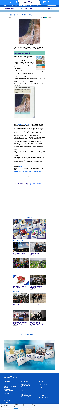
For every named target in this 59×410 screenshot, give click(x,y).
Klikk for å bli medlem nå (45, 2)
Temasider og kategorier (25, 385)
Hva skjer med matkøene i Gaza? (37, 304)
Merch (37, 5)
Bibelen (31, 183)
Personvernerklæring (25, 397)
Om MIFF (23, 393)
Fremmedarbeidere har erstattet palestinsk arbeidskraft (37, 270)
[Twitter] (41, 397)
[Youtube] (42, 397)
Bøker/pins (25, 5)
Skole (34, 184)
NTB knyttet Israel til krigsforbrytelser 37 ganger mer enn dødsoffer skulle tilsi (20, 306)
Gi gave (10, 5)
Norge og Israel (38, 181)
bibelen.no (21, 166)
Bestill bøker (29, 217)
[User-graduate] (52, 397)
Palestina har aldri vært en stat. (23, 124)
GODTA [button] (16, 408)
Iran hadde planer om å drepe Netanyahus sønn (36, 254)
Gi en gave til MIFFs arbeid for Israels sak (29, 334)
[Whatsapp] (47, 397)
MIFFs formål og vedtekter (26, 395)
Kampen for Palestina (30, 181)
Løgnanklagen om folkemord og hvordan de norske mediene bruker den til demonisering (20, 323)
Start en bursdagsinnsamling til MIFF (46, 393)
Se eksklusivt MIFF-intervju (19, 253)
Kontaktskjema (9, 383)
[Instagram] (44, 397)
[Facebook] (39, 397)
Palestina (22, 120)
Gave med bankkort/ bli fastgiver (45, 389)
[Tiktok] (45, 397)
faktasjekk (19, 184)
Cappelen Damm (36, 183)
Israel (32, 133)
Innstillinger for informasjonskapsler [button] (7, 408)
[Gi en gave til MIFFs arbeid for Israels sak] (29, 332)
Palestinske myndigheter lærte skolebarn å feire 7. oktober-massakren (36, 287)
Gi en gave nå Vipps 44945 (13, 2)
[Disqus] (29, 200)
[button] (43, 17)
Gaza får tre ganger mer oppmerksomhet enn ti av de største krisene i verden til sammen (37, 323)
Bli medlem (6, 5)
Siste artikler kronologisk (25, 384)
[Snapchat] (50, 397)
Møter (20, 5)
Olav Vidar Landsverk (28, 184)
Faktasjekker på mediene (25, 387)
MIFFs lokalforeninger (25, 394)
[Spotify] (49, 397)
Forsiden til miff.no (24, 383)
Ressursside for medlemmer (26, 396)
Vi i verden (24, 57)
